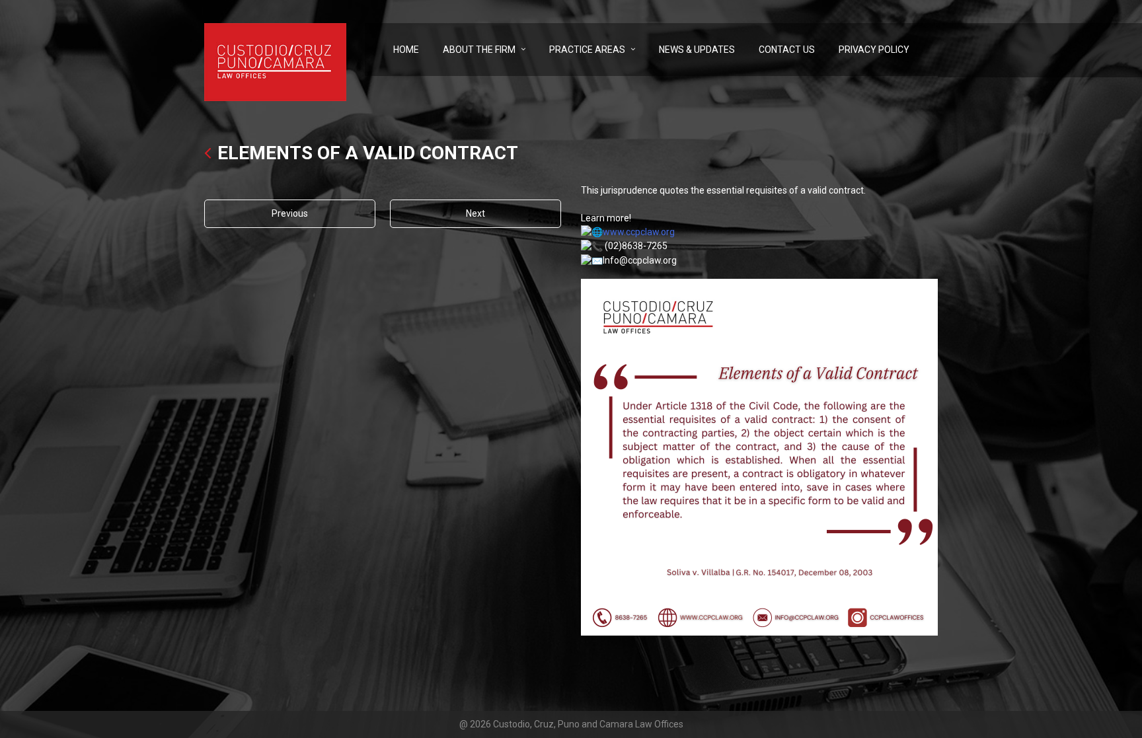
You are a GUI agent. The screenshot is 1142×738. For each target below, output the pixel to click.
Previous (290, 213)
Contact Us (787, 49)
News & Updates (697, 49)
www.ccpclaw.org (639, 232)
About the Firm (479, 49)
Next (475, 213)
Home (406, 49)
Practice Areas (587, 49)
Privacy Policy (874, 49)
